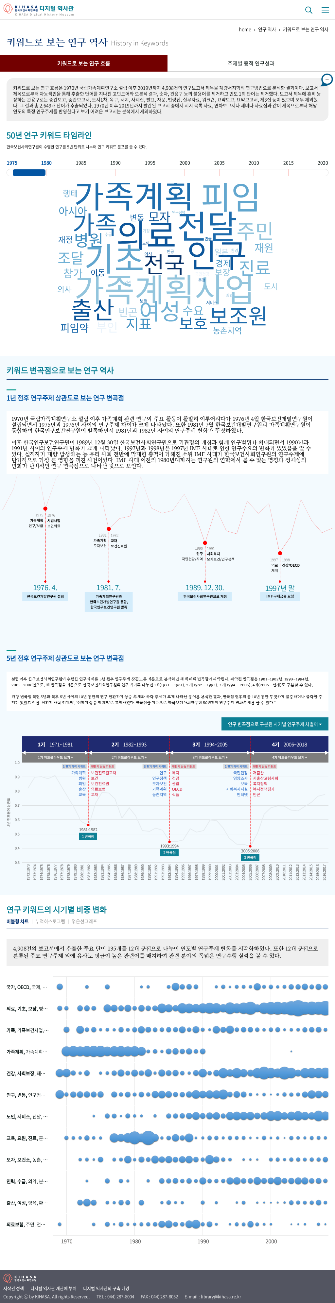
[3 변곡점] (249, 857)
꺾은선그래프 (84, 921)
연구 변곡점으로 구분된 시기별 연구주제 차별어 (273, 724)
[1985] (98, 172)
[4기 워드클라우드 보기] (284, 758)
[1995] (167, 172)
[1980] (63, 172)
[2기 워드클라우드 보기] (130, 758)
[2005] (237, 172)
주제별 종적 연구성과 (251, 63)
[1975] (29, 172)
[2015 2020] (306, 172)
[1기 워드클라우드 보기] (60, 758)
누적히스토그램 (50, 921)
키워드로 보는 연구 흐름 (83, 63)
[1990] (132, 172)
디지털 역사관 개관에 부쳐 (53, 1288)
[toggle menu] (325, 10)
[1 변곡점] (89, 837)
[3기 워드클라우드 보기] (207, 758)
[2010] (271, 172)
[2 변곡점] (169, 852)
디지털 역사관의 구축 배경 (106, 1288)
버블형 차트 (18, 921)
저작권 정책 (13, 1288)
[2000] (202, 172)
